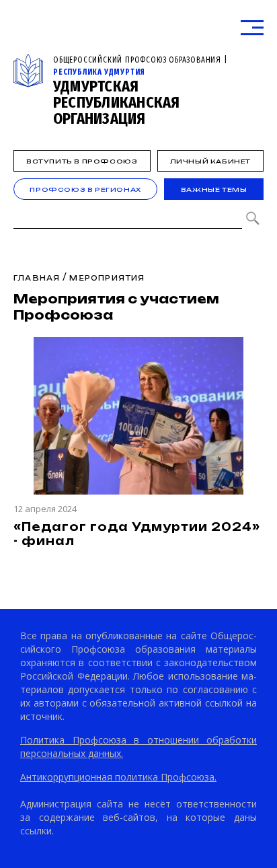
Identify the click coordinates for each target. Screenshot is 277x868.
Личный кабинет (210, 161)
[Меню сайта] (252, 28)
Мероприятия (107, 278)
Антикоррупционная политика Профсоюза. (118, 776)
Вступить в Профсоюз (81, 161)
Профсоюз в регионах (85, 189)
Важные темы (214, 189)
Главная (36, 278)
